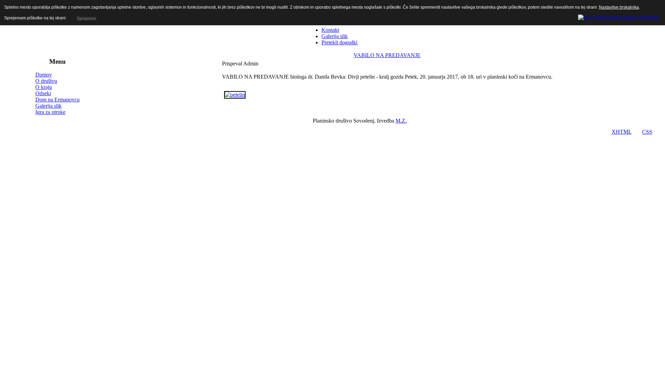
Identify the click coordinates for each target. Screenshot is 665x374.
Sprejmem (86, 18)
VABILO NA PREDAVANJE (387, 55)
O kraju (43, 87)
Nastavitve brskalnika (619, 7)
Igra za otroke (50, 112)
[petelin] (235, 95)
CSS (647, 132)
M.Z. (401, 121)
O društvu (46, 81)
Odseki (43, 93)
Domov (43, 75)
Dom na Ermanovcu (57, 100)
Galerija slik (48, 106)
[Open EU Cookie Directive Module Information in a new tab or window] (618, 16)
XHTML (621, 132)
